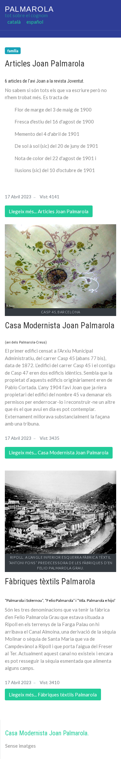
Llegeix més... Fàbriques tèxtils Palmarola (53, 694)
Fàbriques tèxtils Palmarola (50, 581)
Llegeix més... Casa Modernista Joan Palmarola (58, 452)
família (12, 51)
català (14, 21)
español (34, 21)
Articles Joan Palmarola (45, 63)
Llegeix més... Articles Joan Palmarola (48, 211)
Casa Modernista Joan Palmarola (60, 325)
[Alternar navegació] (14, 34)
